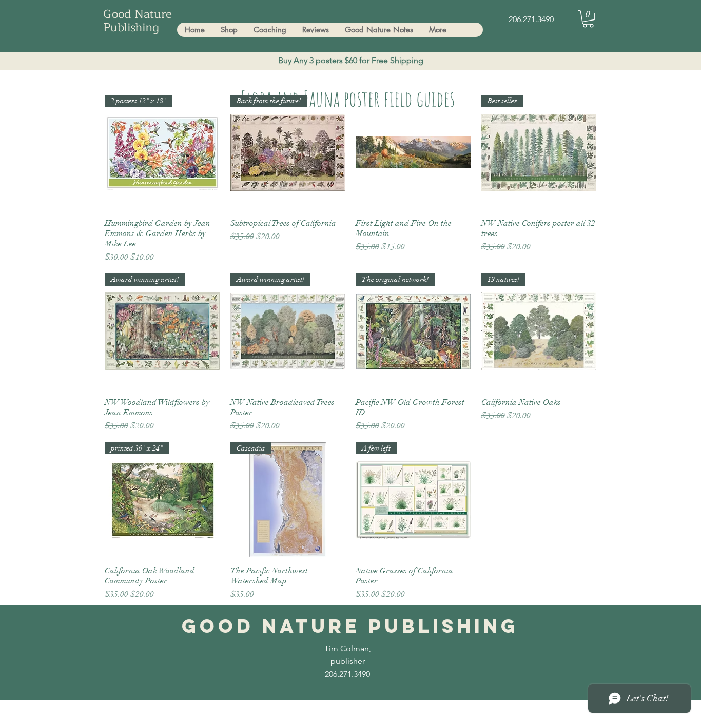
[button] (588, 19)
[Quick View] (413, 152)
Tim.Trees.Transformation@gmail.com (230, 714)
